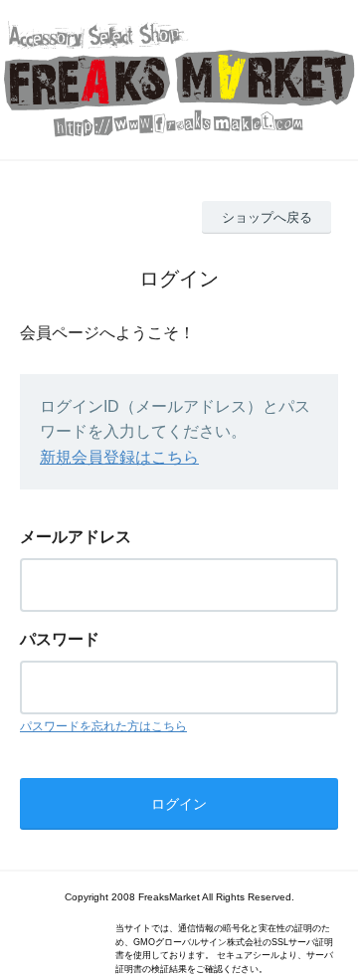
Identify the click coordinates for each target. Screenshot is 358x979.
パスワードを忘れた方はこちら (103, 726)
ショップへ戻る (267, 217)
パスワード (59, 639)
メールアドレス (75, 536)
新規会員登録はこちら (119, 457)
